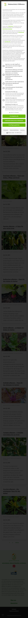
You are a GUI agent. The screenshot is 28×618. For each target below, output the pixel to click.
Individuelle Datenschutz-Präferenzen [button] (14, 121)
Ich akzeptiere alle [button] (14, 116)
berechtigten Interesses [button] (7, 29)
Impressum (22, 130)
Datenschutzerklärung (14, 130)
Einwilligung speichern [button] (14, 125)
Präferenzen (5, 130)
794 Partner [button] (10, 26)
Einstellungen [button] (21, 32)
